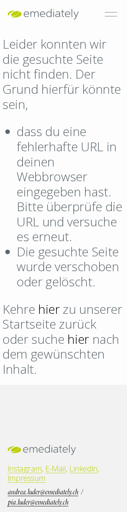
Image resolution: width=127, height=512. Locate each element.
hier (49, 308)
